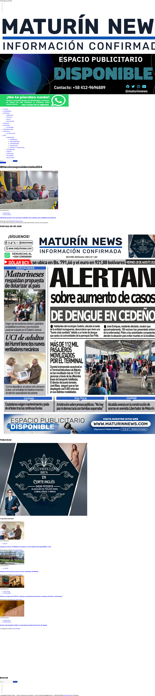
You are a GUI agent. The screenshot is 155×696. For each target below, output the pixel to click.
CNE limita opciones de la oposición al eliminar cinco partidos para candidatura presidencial (28, 218)
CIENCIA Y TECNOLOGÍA (17, 148)
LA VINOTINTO (10, 133)
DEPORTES (6, 131)
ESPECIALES (10, 154)
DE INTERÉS (9, 156)
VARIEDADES (10, 137)
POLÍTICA (9, 117)
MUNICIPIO (9, 115)
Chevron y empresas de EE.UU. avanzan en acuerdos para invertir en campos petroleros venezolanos (31, 596)
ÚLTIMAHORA (10, 150)
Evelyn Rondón (16, 628)
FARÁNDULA (13, 139)
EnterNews (67, 695)
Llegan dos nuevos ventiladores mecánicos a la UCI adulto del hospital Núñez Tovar (25, 547)
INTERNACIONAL (8, 129)
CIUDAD (5, 109)
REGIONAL (6, 113)
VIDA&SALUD (14, 146)
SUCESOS (6, 123)
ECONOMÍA (10, 127)
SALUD (8, 119)
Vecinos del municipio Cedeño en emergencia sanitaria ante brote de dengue (23, 625)
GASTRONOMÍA (14, 141)
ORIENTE (9, 152)
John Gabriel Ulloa (17, 550)
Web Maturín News (17, 221)
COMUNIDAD (7, 111)
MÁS (4, 135)
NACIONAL (6, 125)
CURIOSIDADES (14, 143)
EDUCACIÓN (10, 121)
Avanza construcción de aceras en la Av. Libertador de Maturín (19, 571)
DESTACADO (10, 158)
